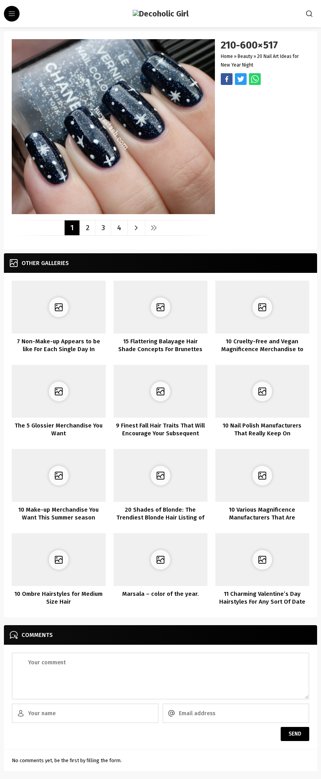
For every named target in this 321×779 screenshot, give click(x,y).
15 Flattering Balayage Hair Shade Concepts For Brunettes (160, 345)
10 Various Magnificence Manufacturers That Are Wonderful (262, 517)
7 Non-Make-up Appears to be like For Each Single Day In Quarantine (58, 349)
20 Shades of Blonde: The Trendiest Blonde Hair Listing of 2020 (160, 517)
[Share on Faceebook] (241, 79)
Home (227, 56)
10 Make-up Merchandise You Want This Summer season (58, 513)
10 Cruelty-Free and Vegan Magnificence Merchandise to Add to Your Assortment (262, 349)
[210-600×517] (113, 211)
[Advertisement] (265, 130)
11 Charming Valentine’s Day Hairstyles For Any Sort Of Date (262, 597)
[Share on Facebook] (227, 79)
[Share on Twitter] (255, 79)
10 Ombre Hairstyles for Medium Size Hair (58, 597)
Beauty (245, 56)
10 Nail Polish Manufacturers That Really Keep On (262, 429)
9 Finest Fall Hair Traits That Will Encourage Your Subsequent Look (160, 433)
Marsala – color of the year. (160, 593)
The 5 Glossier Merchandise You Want (58, 429)
